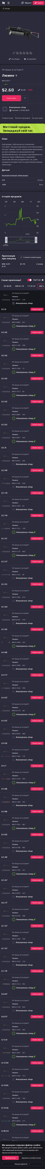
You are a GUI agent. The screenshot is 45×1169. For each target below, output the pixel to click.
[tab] (7, 286)
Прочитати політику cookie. (12, 1153)
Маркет (28, 3)
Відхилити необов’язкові (31, 1158)
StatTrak (37, 280)
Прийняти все (10, 1158)
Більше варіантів (21, 1164)
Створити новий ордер (32, 257)
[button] (30, 59)
